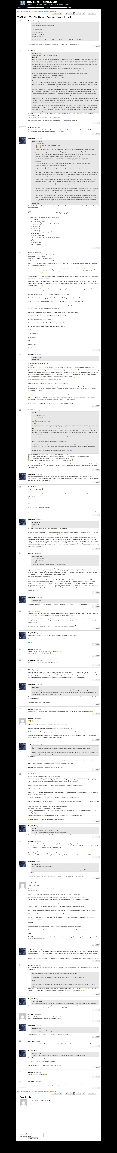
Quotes (46, 1101)
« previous (55, 13)
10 (80, 13)
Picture (36, 1101)
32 (89, 13)
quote (97, 46)
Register (19, 7)
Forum (19, 11)
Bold (29, 1101)
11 (83, 13)
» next (93, 13)
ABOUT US (38, 5)
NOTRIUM (59, 5)
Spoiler (50, 1101)
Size (42, 1101)
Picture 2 (30, 642)
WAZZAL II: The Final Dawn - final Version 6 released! (40, 11)
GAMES (29, 5)
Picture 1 (30, 638)
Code (48, 1101)
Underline (32, 1101)
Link (38, 1101)
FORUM (67, 5)
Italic (31, 1101)
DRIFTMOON (49, 5)
